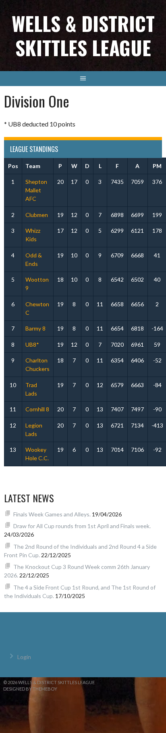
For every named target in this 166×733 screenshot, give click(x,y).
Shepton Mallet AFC (36, 190)
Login (24, 656)
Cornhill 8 (37, 409)
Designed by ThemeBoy (30, 688)
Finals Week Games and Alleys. (52, 514)
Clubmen (36, 214)
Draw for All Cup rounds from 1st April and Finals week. (82, 525)
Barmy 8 (35, 328)
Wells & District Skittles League (83, 35)
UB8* (32, 344)
